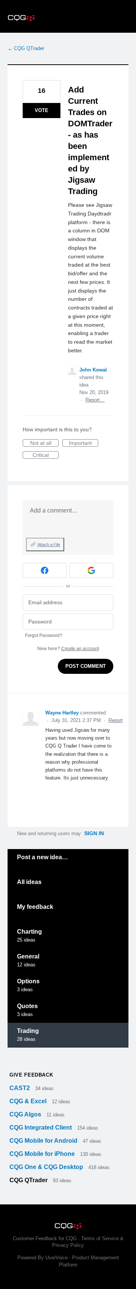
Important (83, 443)
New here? (68, 648)
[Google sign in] (91, 570)
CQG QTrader (29, 1180)
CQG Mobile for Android (44, 1140)
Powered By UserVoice (43, 1257)
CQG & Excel (28, 1101)
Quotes (27, 1006)
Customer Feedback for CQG (45, 1238)
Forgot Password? (43, 635)
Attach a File (48, 544)
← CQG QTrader (26, 48)
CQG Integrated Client (41, 1127)
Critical (45, 455)
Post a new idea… (42, 857)
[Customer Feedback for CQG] (68, 16)
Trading (28, 1031)
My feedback (35, 907)
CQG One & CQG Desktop (47, 1167)
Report (115, 720)
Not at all (44, 443)
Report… (95, 400)
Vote (41, 110)
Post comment (85, 666)
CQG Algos (26, 1114)
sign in (94, 833)
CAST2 (20, 1088)
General (28, 956)
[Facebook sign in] (44, 570)
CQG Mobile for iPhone (42, 1154)
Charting (29, 931)
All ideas (29, 882)
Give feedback (31, 1075)
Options (28, 981)
